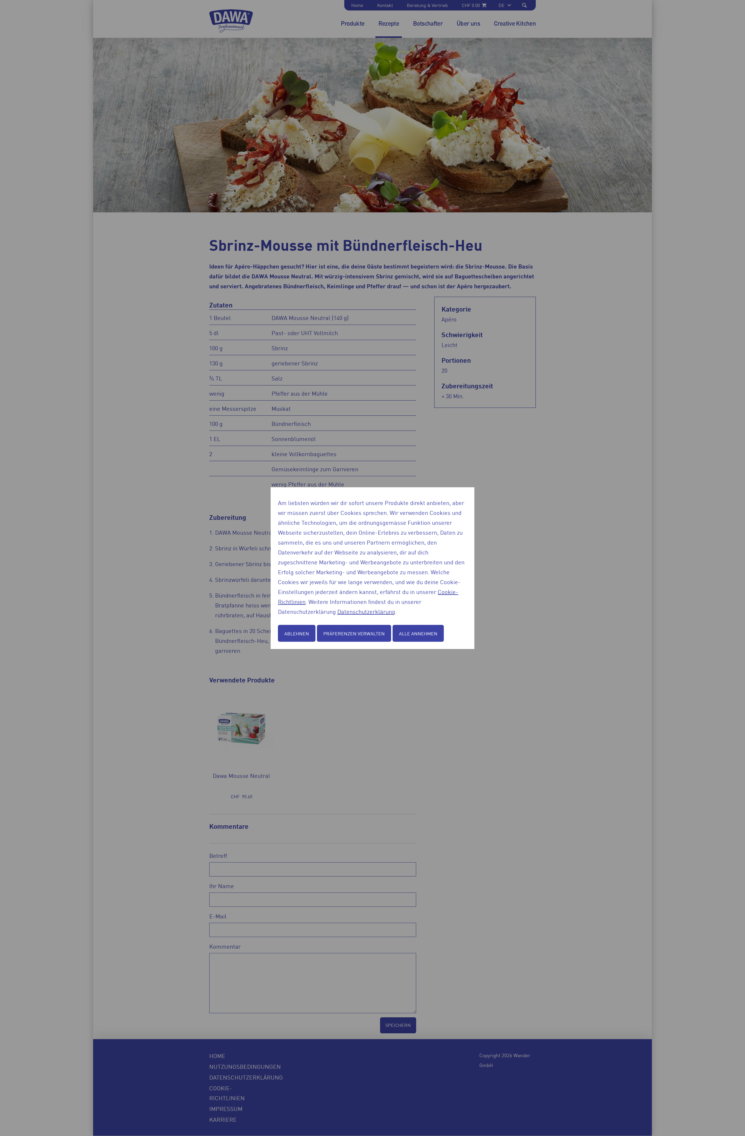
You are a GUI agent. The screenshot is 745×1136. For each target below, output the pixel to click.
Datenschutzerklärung (366, 611)
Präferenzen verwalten (354, 633)
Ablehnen (296, 633)
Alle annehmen (418, 633)
